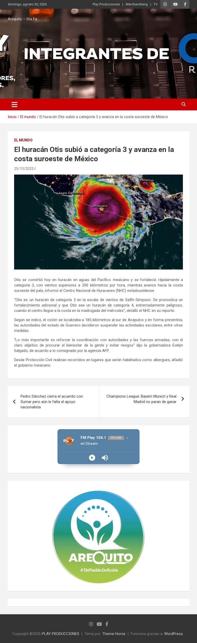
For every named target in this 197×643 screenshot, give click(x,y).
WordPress (173, 633)
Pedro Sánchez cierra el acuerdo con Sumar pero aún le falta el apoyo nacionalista (52, 401)
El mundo (23, 140)
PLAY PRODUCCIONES (60, 633)
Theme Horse (113, 633)
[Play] (92, 458)
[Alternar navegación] (14, 104)
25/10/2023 (24, 169)
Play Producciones (106, 4)
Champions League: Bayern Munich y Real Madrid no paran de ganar (141, 399)
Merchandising (137, 4)
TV (155, 4)
